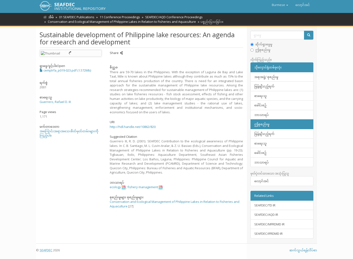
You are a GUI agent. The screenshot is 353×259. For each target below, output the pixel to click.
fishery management (143, 187)
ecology (115, 187)
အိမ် (51, 17)
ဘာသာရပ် (261, 115)
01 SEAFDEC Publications (76, 17)
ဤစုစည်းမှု (262, 50)
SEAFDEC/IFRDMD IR (268, 233)
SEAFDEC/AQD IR (266, 214)
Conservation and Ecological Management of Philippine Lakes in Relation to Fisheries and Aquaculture (122, 21)
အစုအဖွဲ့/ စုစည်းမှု (266, 77)
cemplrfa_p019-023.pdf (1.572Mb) (67, 70)
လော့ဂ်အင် (261, 181)
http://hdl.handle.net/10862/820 (133, 127)
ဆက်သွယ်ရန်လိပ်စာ (303, 250)
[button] (280, 5)
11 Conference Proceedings (120, 17)
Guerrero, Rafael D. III (55, 102)
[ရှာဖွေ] (308, 35)
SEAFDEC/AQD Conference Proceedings (174, 17)
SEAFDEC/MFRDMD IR (269, 224)
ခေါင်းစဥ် (260, 105)
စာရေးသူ (260, 96)
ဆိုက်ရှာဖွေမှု (263, 44)
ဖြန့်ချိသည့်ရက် (264, 86)
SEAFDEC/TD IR (264, 205)
